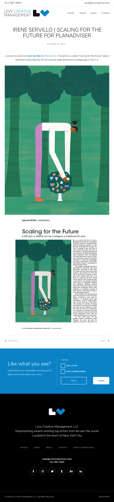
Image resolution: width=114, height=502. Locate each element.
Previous (13, 341)
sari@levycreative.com (97, 3)
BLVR (107, 496)
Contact (105, 13)
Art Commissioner (76, 371)
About (82, 13)
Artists (71, 13)
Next (104, 341)
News (94, 13)
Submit (101, 381)
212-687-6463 (12, 3)
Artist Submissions (83, 447)
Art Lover (71, 365)
